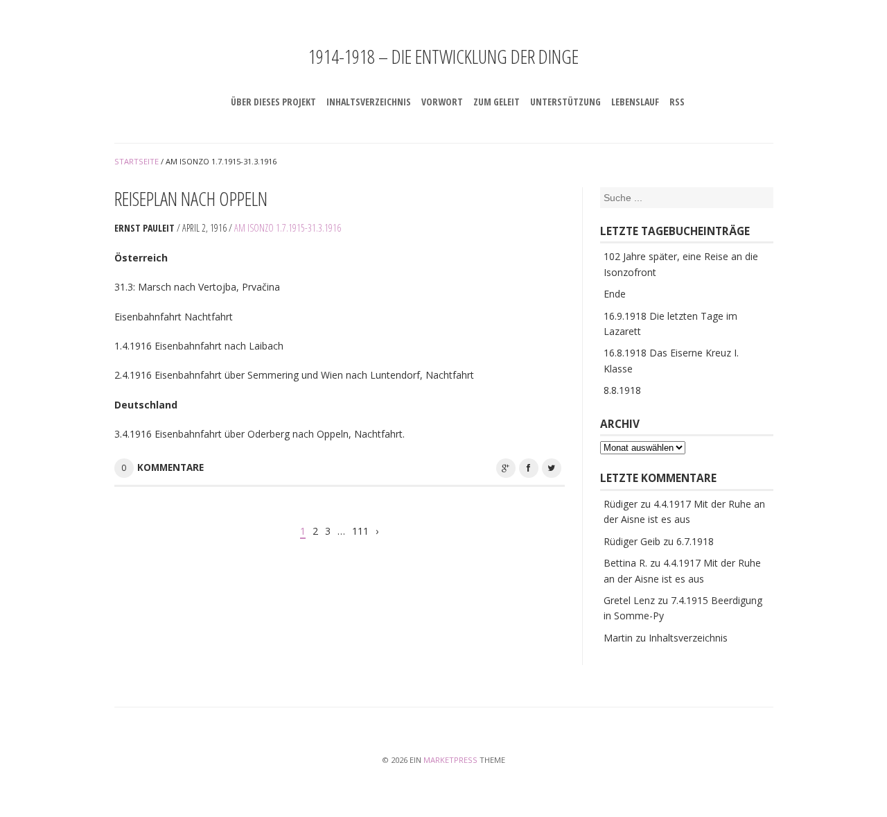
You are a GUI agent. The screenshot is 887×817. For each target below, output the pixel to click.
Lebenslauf (635, 101)
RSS (677, 101)
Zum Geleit (496, 101)
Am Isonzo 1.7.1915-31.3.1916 (287, 227)
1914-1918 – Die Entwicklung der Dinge (443, 56)
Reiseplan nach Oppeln (190, 198)
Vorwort (442, 101)
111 (360, 531)
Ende (615, 293)
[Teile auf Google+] (506, 468)
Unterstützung (565, 101)
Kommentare (170, 467)
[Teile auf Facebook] (528, 468)
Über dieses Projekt (273, 101)
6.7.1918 (695, 541)
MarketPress (450, 760)
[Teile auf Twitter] (551, 468)
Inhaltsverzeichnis (368, 101)
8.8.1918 (622, 390)
